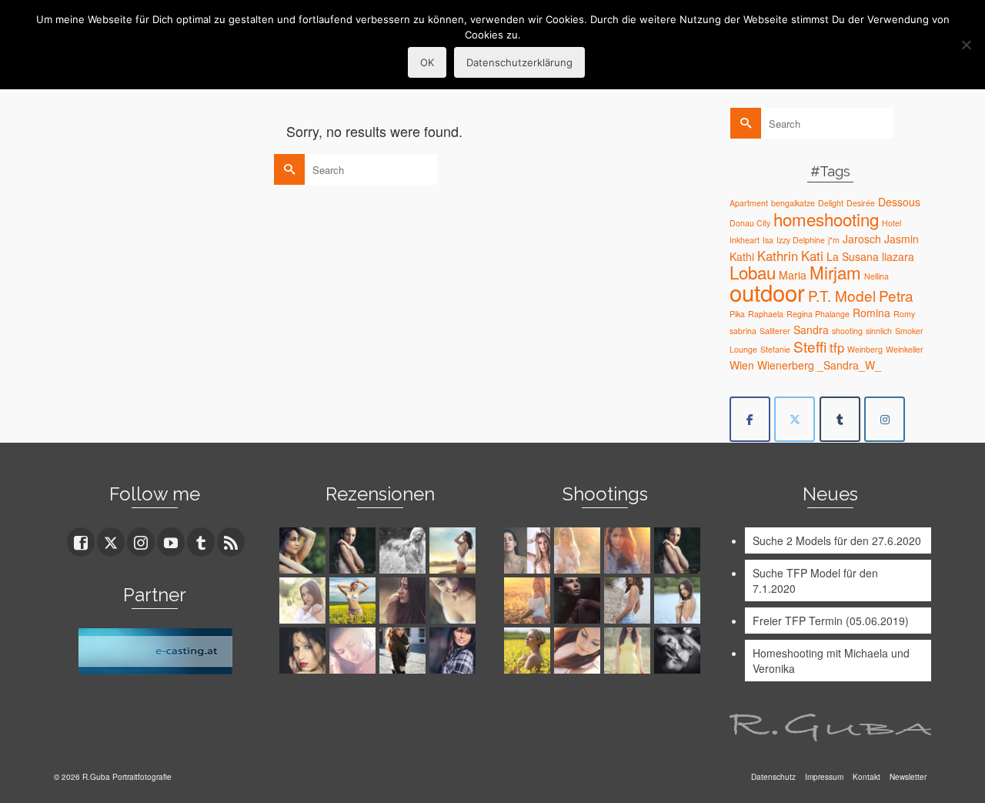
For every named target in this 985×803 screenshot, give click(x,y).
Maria (792, 275)
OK (427, 62)
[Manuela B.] (454, 650)
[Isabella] (404, 600)
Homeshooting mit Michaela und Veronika (831, 660)
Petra (896, 295)
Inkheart (745, 240)
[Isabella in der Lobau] (629, 650)
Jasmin (901, 238)
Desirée (860, 203)
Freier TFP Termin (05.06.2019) (831, 620)
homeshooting (826, 218)
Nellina (876, 276)
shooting (847, 330)
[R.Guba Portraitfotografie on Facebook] (750, 418)
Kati (812, 255)
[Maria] (354, 550)
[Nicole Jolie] (404, 650)
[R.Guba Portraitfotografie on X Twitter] (794, 418)
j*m (834, 240)
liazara (898, 256)
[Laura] (304, 600)
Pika (737, 314)
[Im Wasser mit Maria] (679, 550)
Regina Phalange (818, 314)
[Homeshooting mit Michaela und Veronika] (529, 550)
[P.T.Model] (404, 550)
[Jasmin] (304, 650)
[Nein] (965, 44)
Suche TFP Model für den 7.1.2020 (815, 580)
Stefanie (775, 349)
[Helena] (579, 650)
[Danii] (454, 600)
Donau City (750, 223)
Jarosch (862, 238)
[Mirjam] (354, 600)
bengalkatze (793, 203)
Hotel (891, 223)
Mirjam (835, 271)
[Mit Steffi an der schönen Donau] (629, 600)
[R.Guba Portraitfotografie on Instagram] (884, 418)
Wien (742, 365)
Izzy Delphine (800, 240)
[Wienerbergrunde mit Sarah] (629, 550)
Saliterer (775, 330)
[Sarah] (304, 550)
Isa (768, 240)
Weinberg (865, 349)
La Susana (852, 256)
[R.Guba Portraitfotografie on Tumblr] (840, 418)
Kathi (742, 256)
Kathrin (777, 255)
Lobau (753, 271)
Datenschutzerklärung (519, 62)
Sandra (811, 329)
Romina (871, 312)
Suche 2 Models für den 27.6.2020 (837, 540)
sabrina (743, 330)
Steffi (809, 346)
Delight (830, 203)
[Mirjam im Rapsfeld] (529, 650)
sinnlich (879, 330)
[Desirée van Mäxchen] (354, 650)
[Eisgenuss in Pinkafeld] (579, 600)
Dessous (899, 201)
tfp (837, 347)
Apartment (749, 203)
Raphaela (765, 314)
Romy (904, 314)
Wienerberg (785, 365)
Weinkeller (904, 349)
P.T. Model (842, 295)
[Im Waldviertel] (529, 600)
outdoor (767, 292)
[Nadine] (679, 650)
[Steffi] (454, 550)
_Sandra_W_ (849, 365)
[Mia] (579, 550)
